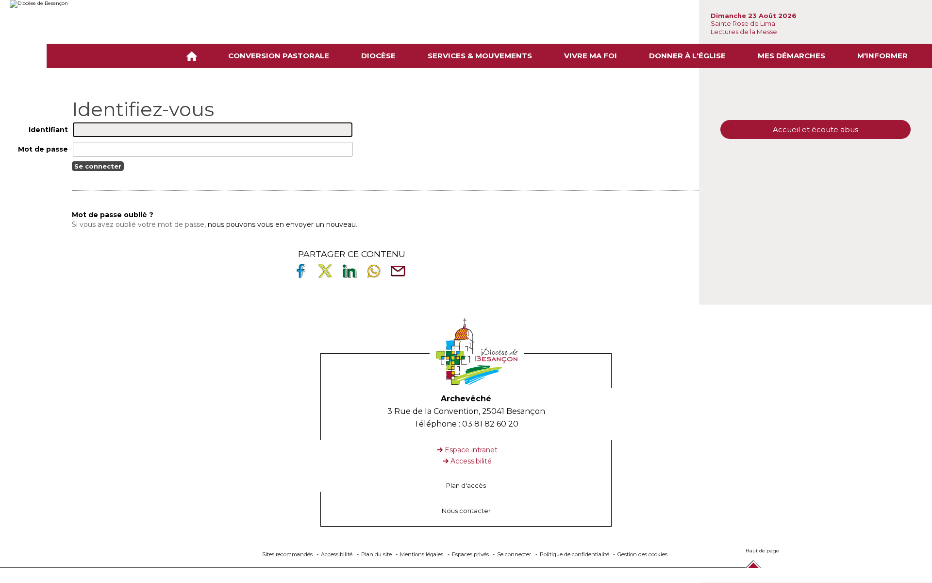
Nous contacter (466, 510)
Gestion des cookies (642, 554)
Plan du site (376, 554)
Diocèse (378, 55)
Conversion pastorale (278, 55)
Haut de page (762, 551)
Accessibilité (471, 461)
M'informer (882, 55)
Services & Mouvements (480, 55)
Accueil (193, 56)
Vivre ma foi (590, 55)
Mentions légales (421, 554)
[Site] (82, 4)
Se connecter (514, 554)
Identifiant (48, 129)
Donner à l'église (687, 55)
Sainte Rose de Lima (743, 23)
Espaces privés (470, 554)
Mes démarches (791, 55)
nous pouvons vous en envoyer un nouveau (282, 224)
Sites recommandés (287, 554)
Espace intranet (471, 450)
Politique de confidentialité (574, 554)
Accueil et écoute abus (815, 129)
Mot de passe (43, 149)
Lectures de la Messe (745, 31)
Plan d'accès (466, 485)
